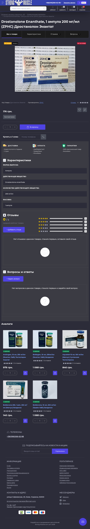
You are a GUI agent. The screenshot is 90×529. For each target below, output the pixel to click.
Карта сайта (11, 483)
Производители (12, 485)
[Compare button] (85, 110)
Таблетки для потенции (67, 483)
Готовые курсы (64, 480)
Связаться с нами (13, 480)
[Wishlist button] (79, 110)
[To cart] (25, 373)
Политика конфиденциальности (18, 473)
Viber (64, 500)
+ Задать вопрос (13, 279)
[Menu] (3, 3)
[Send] (43, 137)
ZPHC (41, 102)
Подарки (10, 478)
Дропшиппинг (12, 470)
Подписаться (60, 451)
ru (84, 3)
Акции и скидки (12, 475)
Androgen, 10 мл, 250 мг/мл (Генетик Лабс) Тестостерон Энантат (14, 357)
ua (79, 3)
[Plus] (15, 127)
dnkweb (56, 522)
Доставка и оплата (13, 468)
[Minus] (5, 127)
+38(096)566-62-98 (15, 437)
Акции (9, 487)
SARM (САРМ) (64, 473)
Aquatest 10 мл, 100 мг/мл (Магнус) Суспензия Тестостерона (72, 357)
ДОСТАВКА (13, 146)
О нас (9, 466)
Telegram (66, 497)
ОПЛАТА (41, 146)
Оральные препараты (66, 466)
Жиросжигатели (65, 475)
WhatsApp (66, 503)
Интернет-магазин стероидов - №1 (13, 14)
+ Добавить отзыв (14, 230)
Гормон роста (64, 478)
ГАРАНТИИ (72, 146)
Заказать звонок (69, 3)
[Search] (44, 8)
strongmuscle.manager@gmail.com (21, 501)
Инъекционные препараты (36, 14)
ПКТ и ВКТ (62, 470)
